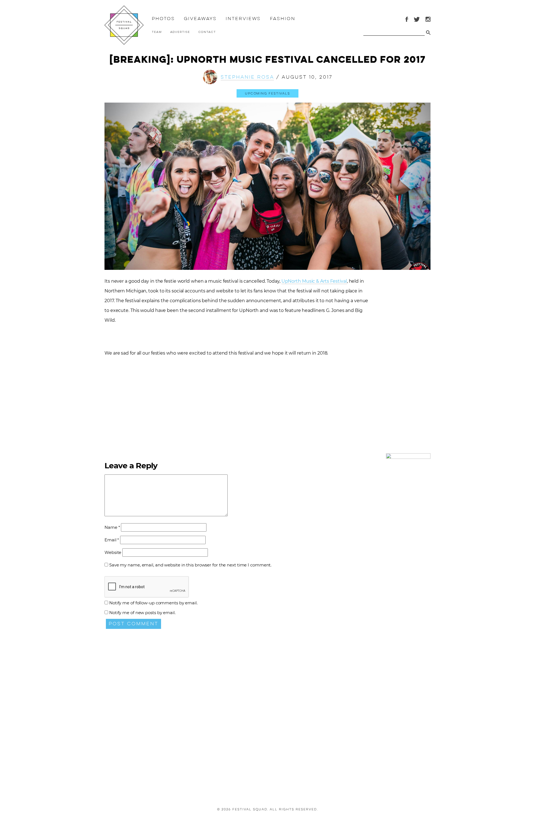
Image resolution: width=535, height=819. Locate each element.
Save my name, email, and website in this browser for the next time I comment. (190, 565)
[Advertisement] (408, 368)
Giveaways (200, 18)
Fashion (282, 18)
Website (112, 552)
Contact (207, 32)
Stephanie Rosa (247, 77)
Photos (163, 18)
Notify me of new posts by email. (142, 612)
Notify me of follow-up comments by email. (153, 602)
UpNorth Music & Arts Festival (314, 281)
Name (112, 527)
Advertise (180, 32)
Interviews (243, 18)
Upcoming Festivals (267, 93)
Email (111, 539)
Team (157, 32)
